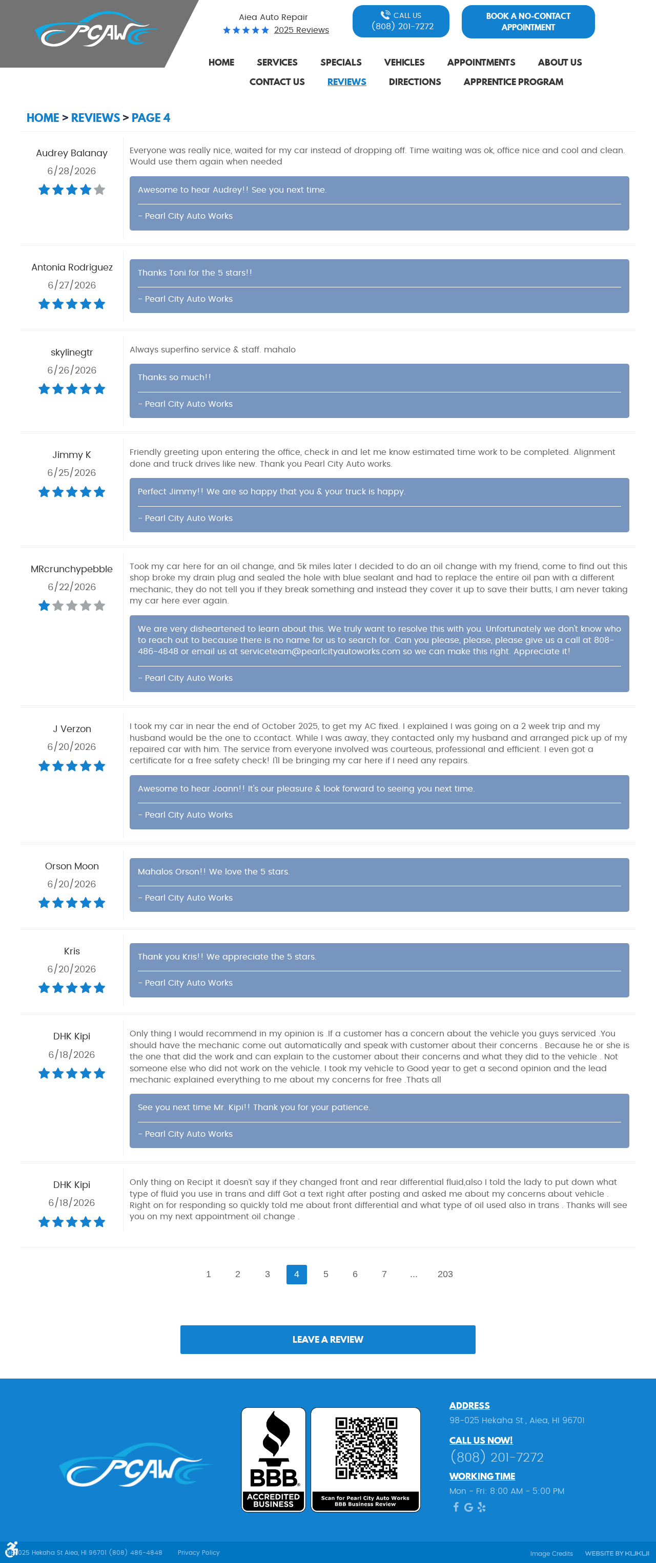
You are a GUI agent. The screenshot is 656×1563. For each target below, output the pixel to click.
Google (468, 1509)
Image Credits (551, 1554)
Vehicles (404, 62)
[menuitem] (221, 63)
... (414, 1274)
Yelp (481, 1509)
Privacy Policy (199, 1553)
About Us (560, 62)
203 (445, 1274)
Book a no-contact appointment (528, 21)
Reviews (346, 82)
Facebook (455, 1509)
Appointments (481, 62)
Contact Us (277, 82)
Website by (616, 1553)
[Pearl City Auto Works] (90, 29)
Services (277, 62)
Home (221, 62)
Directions (415, 82)
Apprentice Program (513, 82)
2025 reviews (301, 30)
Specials (341, 62)
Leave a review (328, 1339)
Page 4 (151, 118)
